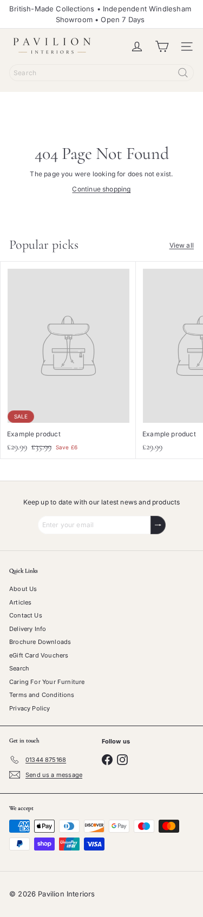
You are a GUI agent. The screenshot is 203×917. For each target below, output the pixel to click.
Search (19, 668)
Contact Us (25, 615)
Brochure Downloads (40, 642)
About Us (23, 589)
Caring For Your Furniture (47, 682)
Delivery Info (27, 629)
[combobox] (101, 72)
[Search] (183, 72)
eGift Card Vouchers (38, 655)
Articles (20, 602)
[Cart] (161, 46)
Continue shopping (101, 189)
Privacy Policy (29, 708)
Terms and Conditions (42, 695)
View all (181, 245)
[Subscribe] (158, 525)
